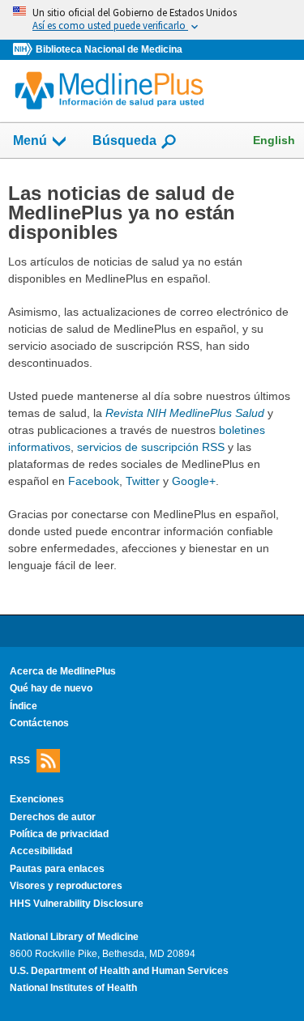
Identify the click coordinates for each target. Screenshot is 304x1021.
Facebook (93, 480)
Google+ (194, 480)
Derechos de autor (53, 817)
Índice (23, 706)
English (274, 140)
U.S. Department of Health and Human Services (119, 970)
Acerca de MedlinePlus (63, 671)
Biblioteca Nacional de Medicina (109, 49)
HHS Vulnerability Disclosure (76, 903)
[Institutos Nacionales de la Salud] (24, 49)
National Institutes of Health (73, 987)
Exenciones (37, 799)
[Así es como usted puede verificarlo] (152, 20)
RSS (20, 760)
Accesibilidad (41, 851)
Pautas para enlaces (57, 868)
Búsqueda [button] (124, 145)
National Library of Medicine (74, 936)
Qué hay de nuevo (51, 688)
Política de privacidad (59, 834)
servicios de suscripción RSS (151, 446)
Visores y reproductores (66, 885)
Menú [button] (30, 140)
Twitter (143, 480)
